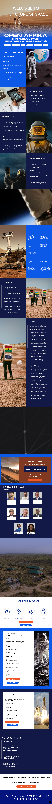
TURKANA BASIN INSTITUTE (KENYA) (9, 761)
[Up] (50, 802)
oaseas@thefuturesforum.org (9, 719)
